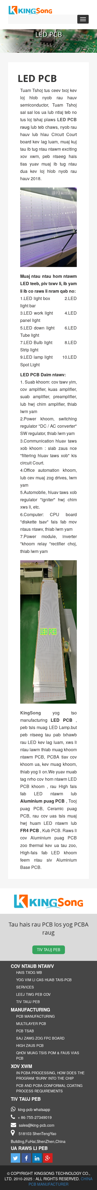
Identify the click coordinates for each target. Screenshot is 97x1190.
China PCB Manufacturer (60, 1181)
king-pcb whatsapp (34, 1109)
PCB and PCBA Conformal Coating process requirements (49, 1088)
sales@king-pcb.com (36, 1125)
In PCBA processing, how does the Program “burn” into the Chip (50, 1075)
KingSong (36, 713)
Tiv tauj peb (48, 949)
